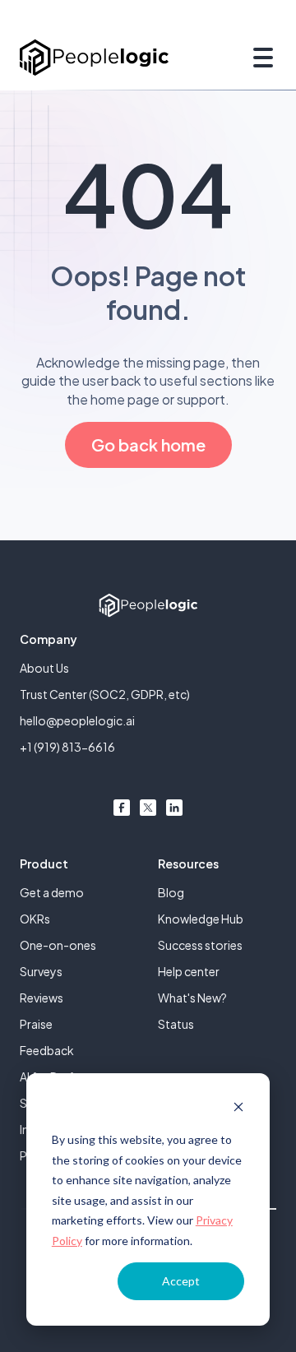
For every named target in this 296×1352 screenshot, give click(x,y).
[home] (94, 57)
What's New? (192, 997)
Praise (36, 1023)
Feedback (47, 1050)
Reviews (41, 997)
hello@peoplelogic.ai (77, 720)
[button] (259, 57)
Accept (181, 1281)
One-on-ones (58, 945)
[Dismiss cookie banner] (238, 1109)
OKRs (35, 918)
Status (176, 1023)
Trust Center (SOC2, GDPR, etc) (105, 694)
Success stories (200, 945)
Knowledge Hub (200, 918)
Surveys (41, 971)
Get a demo (52, 892)
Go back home (148, 444)
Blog (171, 892)
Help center (189, 971)
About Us (44, 667)
